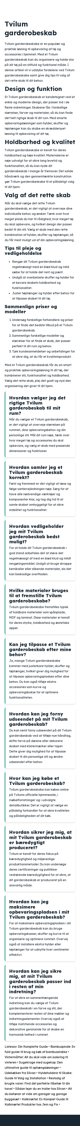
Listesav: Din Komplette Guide (26, 1046)
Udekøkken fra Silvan (20, 1073)
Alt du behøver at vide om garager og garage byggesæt (38, 1094)
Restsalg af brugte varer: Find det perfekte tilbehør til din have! (37, 1083)
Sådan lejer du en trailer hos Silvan (40, 1089)
